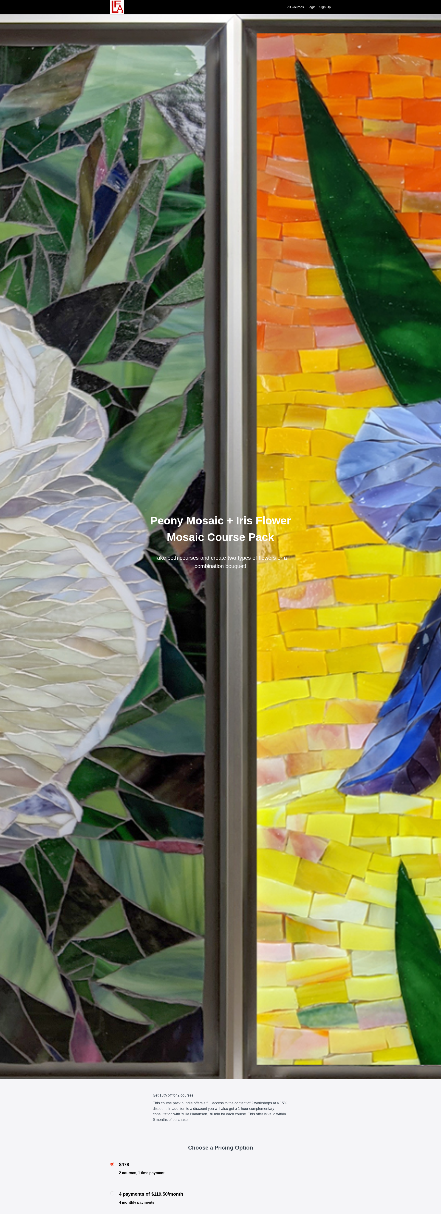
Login (312, 7)
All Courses (295, 7)
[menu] (307, 7)
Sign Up (325, 7)
